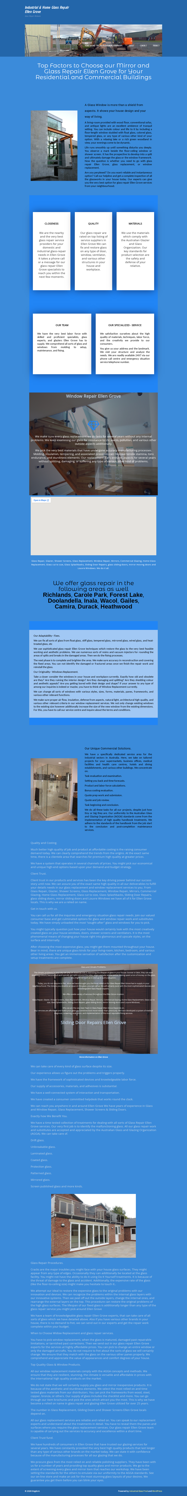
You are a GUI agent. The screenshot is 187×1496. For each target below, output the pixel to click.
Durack (88, 606)
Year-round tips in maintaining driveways (104, 45)
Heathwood (116, 606)
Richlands (57, 595)
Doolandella (64, 600)
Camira (65, 606)
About (131, 45)
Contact (143, 45)
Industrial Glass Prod (138, 1491)
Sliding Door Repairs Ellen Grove (93, 1022)
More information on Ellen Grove (93, 1057)
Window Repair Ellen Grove (93, 396)
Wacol (108, 600)
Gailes (129, 600)
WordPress (157, 1491)
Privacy (156, 45)
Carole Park (90, 595)
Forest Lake (126, 595)
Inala (90, 600)
